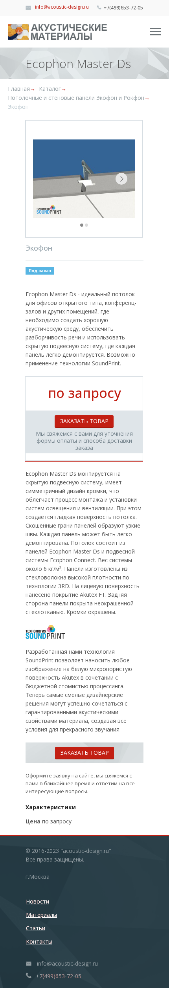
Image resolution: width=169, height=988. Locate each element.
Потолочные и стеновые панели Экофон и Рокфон (76, 97)
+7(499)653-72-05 (123, 7)
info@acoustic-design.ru (62, 7)
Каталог (50, 88)
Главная (19, 88)
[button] (84, 421)
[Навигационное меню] (155, 32)
